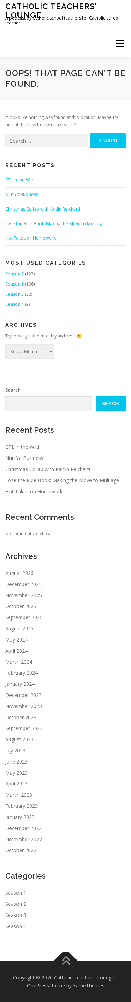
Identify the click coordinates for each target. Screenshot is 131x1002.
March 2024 (18, 662)
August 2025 (19, 628)
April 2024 (16, 650)
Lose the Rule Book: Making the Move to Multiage (54, 224)
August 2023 (19, 739)
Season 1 (14, 284)
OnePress (38, 985)
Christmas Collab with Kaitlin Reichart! (42, 209)
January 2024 (20, 684)
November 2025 (23, 595)
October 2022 (20, 850)
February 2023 (21, 806)
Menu (119, 44)
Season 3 (14, 294)
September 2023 (24, 728)
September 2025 (24, 617)
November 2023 (23, 706)
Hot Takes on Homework (30, 238)
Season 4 (14, 304)
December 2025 (23, 584)
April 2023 (16, 783)
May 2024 (16, 639)
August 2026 (19, 573)
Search (13, 390)
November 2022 (23, 839)
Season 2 (14, 274)
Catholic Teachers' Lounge (51, 10)
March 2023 (18, 794)
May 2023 (16, 772)
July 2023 (15, 750)
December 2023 (23, 695)
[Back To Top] (65, 961)
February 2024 (21, 672)
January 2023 (20, 817)
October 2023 (20, 717)
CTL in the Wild (20, 180)
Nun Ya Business (21, 194)
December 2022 (23, 828)
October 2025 (20, 606)
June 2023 (16, 761)
